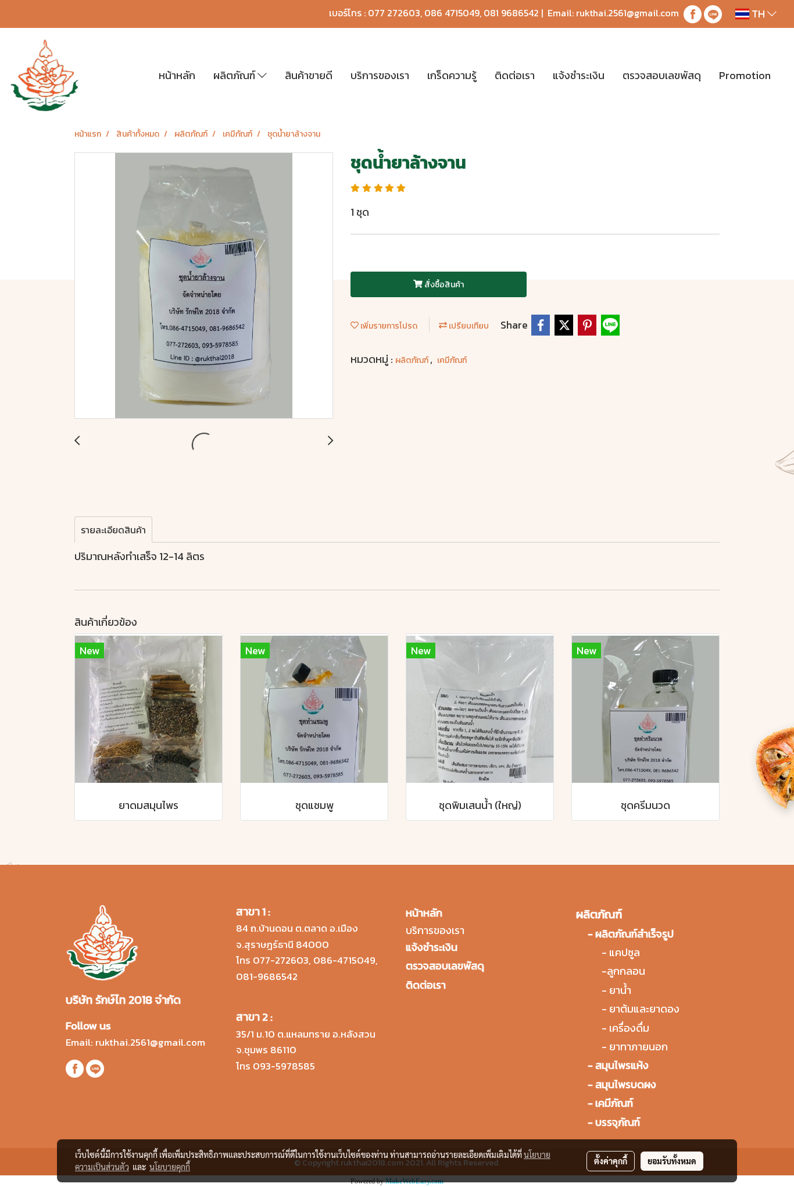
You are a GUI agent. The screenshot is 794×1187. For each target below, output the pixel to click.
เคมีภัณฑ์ (452, 360)
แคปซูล (624, 952)
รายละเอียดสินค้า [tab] (113, 530)
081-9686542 (267, 976)
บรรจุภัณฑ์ (617, 1122)
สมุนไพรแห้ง (622, 1065)
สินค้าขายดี (308, 75)
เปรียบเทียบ (468, 326)
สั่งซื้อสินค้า (443, 285)
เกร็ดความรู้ (452, 75)
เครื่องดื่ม (629, 1028)
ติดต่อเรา (515, 75)
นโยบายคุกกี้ (169, 1166)
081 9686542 (511, 13)
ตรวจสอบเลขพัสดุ (662, 75)
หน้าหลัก (177, 75)
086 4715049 (452, 13)
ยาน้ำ (620, 990)
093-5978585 (284, 1066)
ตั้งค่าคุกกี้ (610, 1161)
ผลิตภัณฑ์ (235, 75)
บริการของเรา (379, 75)
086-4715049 (344, 960)
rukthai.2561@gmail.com (627, 13)
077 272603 (394, 13)
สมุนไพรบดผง (625, 1084)
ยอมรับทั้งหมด (672, 1161)
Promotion (745, 75)
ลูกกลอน (626, 971)
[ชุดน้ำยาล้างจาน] (203, 286)
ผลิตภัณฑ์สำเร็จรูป (634, 934)
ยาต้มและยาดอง (644, 1009)
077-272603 (281, 960)
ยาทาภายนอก (638, 1046)
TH (758, 14)
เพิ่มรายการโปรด (388, 326)
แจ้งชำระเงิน (579, 75)
